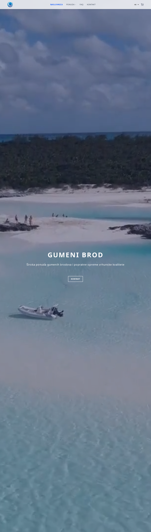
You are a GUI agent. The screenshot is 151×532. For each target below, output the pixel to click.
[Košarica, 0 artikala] (142, 4)
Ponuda (70, 4)
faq (81, 4)
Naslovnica (56, 4)
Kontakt (91, 4)
